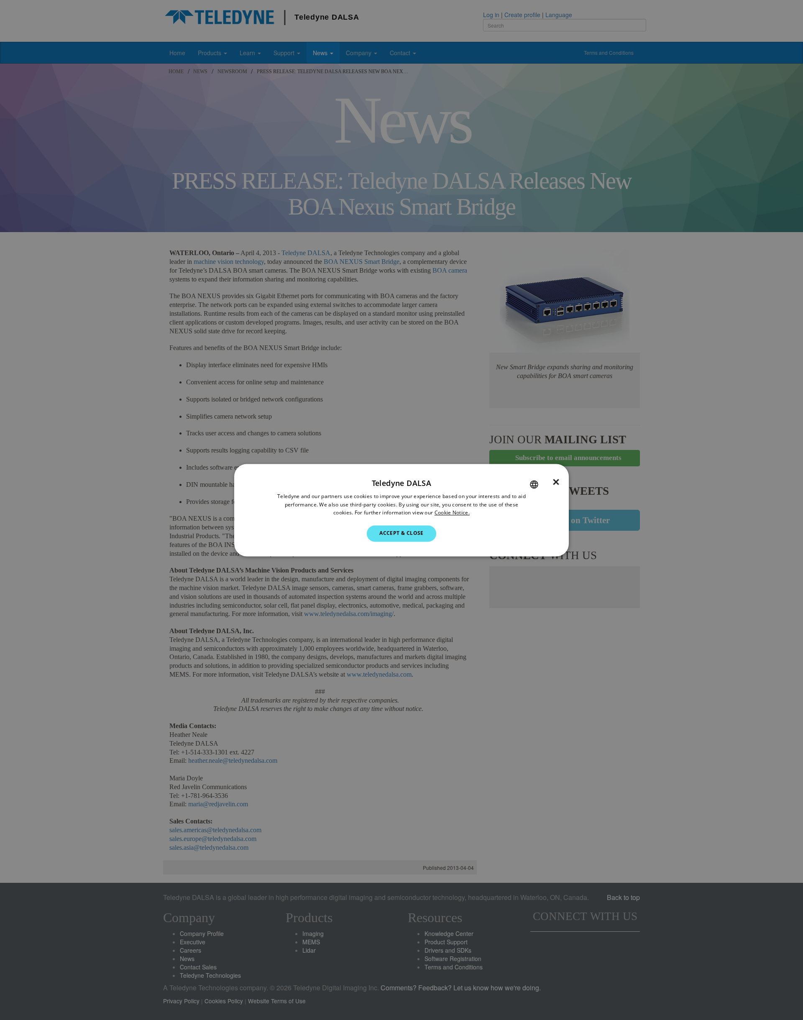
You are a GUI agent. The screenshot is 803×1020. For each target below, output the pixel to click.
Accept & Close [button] (401, 533)
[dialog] (401, 510)
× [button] (556, 482)
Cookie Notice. (452, 512)
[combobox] (534, 484)
